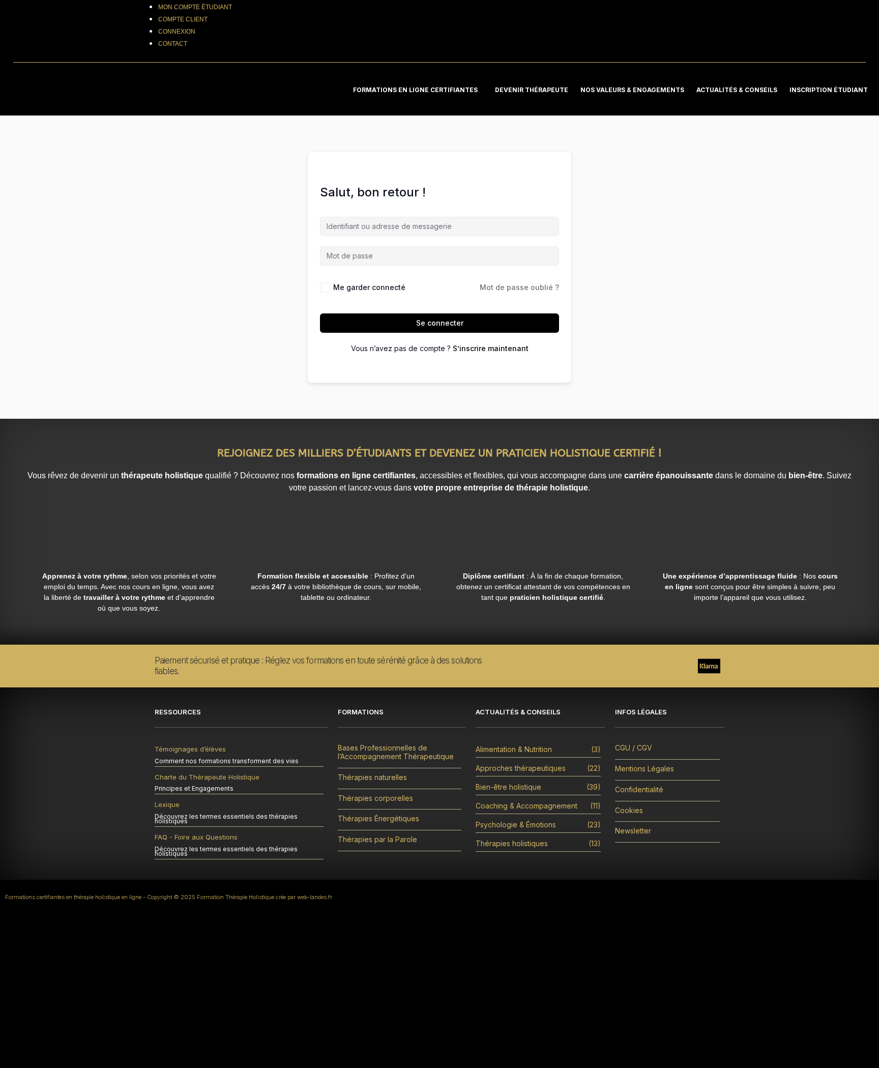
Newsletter (633, 831)
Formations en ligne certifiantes (415, 90)
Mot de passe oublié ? (519, 287)
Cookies (629, 810)
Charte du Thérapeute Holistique (207, 777)
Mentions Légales (644, 769)
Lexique (167, 804)
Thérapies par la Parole (377, 839)
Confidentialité (639, 790)
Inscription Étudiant (828, 90)
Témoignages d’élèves (190, 749)
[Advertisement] (439, 991)
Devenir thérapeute (531, 90)
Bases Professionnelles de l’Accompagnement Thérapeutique (396, 752)
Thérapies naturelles (372, 777)
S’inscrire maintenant (491, 348)
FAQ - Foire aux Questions (196, 837)
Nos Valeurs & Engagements (632, 90)
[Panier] (819, 31)
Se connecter (439, 323)
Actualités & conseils (736, 90)
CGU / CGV (633, 748)
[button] (418, 90)
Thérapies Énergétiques (378, 819)
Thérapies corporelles (375, 798)
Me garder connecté (369, 287)
